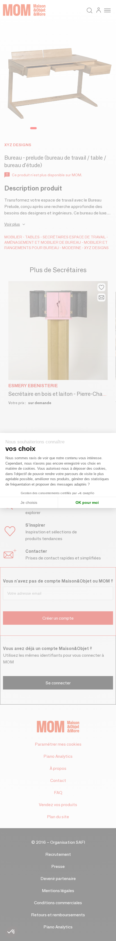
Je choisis (29, 502)
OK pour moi (87, 502)
